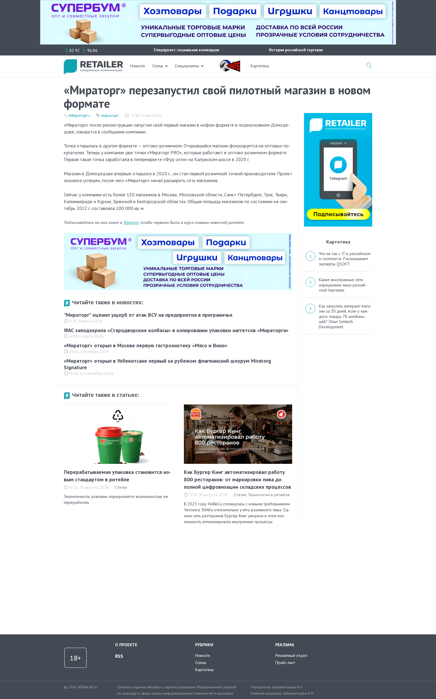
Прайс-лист (285, 662)
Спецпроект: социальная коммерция (186, 49)
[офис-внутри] (178, 235)
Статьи (157, 66)
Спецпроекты (187, 66)
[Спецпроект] (229, 63)
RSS (119, 656)
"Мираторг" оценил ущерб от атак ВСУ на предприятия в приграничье (148, 314)
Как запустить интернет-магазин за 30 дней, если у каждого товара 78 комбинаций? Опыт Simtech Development (345, 316)
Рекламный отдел (291, 655)
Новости (137, 66)
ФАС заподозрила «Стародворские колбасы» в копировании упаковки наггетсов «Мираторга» (176, 330)
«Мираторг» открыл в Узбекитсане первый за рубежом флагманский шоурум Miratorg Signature (167, 364)
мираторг (110, 115)
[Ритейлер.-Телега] (338, 115)
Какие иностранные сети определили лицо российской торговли (343, 285)
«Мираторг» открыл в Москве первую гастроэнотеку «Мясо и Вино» (145, 345)
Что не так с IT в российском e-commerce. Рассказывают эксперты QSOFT (344, 259)
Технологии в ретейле (269, 495)
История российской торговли (296, 49)
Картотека (260, 66)
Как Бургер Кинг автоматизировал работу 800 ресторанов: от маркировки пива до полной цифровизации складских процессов (237, 479)
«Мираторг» (79, 115)
